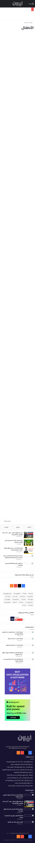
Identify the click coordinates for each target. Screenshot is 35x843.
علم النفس (7, 602)
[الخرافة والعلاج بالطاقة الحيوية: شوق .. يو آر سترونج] (29, 654)
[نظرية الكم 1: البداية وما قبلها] (29, 647)
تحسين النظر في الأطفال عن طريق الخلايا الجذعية (18, 376)
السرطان (30, 596)
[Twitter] (26, 836)
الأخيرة (29, 527)
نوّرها (30, 83)
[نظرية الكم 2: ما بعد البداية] (29, 640)
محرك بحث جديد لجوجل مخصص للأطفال (21, 471)
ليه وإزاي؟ (29, 37)
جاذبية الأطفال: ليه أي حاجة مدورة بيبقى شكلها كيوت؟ (18, 42)
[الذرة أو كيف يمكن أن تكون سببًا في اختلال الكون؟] (29, 796)
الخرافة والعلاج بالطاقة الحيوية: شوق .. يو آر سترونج (12, 654)
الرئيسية (31, 23)
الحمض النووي (7, 594)
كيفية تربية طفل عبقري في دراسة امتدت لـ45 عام (18, 186)
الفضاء (7, 596)
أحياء (31, 594)
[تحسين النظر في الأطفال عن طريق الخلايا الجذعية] (17, 390)
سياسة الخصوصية (14, 840)
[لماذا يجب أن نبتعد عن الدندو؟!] (17, 301)
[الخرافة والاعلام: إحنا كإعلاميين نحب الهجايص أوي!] (29, 661)
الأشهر (18, 527)
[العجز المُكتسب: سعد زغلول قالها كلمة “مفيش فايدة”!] (28, 550)
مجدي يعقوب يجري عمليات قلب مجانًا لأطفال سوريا (18, 420)
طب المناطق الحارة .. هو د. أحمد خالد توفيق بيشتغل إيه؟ (12, 534)
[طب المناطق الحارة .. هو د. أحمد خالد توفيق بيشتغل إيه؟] (28, 535)
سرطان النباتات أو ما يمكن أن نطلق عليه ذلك (13, 810)
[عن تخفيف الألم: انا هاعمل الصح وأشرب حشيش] (28, 543)
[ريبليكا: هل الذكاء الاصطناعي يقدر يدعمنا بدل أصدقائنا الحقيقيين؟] (28, 558)
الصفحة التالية (7, 521)
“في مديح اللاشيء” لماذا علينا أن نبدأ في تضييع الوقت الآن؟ (19, 780)
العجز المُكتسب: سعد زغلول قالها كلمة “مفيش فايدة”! (13, 549)
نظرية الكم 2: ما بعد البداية (15, 638)
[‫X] (19, 585)
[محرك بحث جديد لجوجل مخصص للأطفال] (17, 491)
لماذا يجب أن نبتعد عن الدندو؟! (21, 285)
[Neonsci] (17, 3)
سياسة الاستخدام (23, 840)
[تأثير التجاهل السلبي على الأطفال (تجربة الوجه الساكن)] (17, 153)
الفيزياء (30, 599)
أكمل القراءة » (26, 74)
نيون (8, 833)
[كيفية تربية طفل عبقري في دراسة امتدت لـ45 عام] (17, 202)
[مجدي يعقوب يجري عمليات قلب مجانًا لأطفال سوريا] (17, 438)
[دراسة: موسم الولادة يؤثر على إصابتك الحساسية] (17, 346)
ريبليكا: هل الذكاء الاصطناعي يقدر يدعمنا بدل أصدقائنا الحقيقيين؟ (13, 557)
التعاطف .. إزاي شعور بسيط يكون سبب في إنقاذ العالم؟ (20, 775)
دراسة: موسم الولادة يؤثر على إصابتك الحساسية (19, 332)
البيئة (24, 594)
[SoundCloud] (18, 836)
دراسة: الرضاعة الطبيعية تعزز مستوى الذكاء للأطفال (18, 235)
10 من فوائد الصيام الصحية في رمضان (24, 783)
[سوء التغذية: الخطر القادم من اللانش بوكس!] (17, 103)
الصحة (22, 596)
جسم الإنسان (29, 602)
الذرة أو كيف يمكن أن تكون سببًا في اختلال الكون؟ (13, 796)
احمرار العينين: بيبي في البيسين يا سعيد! (14, 816)
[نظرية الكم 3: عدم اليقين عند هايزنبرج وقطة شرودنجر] (29, 634)
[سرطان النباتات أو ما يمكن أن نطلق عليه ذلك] (29, 810)
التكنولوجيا (17, 594)
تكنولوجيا (7, 599)
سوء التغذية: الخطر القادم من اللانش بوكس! (19, 87)
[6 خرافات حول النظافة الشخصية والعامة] (28, 566)
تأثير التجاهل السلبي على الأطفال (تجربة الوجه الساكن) (18, 135)
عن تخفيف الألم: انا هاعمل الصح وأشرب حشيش (14, 541)
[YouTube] (22, 836)
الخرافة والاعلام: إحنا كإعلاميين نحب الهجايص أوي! (13, 660)
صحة (21, 602)
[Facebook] (30, 836)
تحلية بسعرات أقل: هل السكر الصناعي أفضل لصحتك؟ (20, 786)
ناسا (24, 605)
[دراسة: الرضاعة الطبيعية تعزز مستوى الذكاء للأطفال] (17, 251)
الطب (14, 596)
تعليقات (6, 527)
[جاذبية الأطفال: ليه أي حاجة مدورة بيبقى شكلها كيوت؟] (17, 57)
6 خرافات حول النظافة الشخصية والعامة (14, 564)
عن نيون (30, 840)
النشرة (30, 182)
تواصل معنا (6, 840)
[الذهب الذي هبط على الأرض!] (29, 824)
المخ (23, 599)
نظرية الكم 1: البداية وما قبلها (14, 645)
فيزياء (30, 605)
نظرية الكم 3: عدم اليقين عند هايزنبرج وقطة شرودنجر (12, 633)
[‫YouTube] (15, 585)
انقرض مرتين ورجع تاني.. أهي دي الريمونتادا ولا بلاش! (20, 778)
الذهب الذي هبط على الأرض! (15, 822)
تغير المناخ (15, 599)
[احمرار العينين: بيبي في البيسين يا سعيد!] (29, 817)
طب (15, 602)
